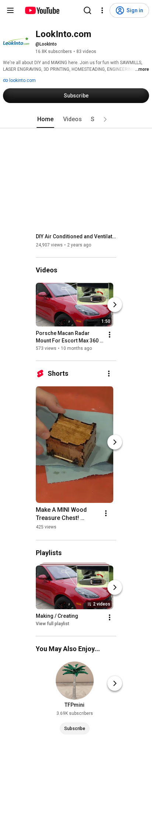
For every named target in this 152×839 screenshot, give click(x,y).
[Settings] (102, 10)
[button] (105, 119)
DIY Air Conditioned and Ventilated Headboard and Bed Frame (76, 236)
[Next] (114, 304)
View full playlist (52, 623)
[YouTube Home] (42, 10)
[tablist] (76, 119)
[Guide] (10, 10)
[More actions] (109, 334)
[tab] (45, 119)
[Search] (87, 10)
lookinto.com (22, 80)
